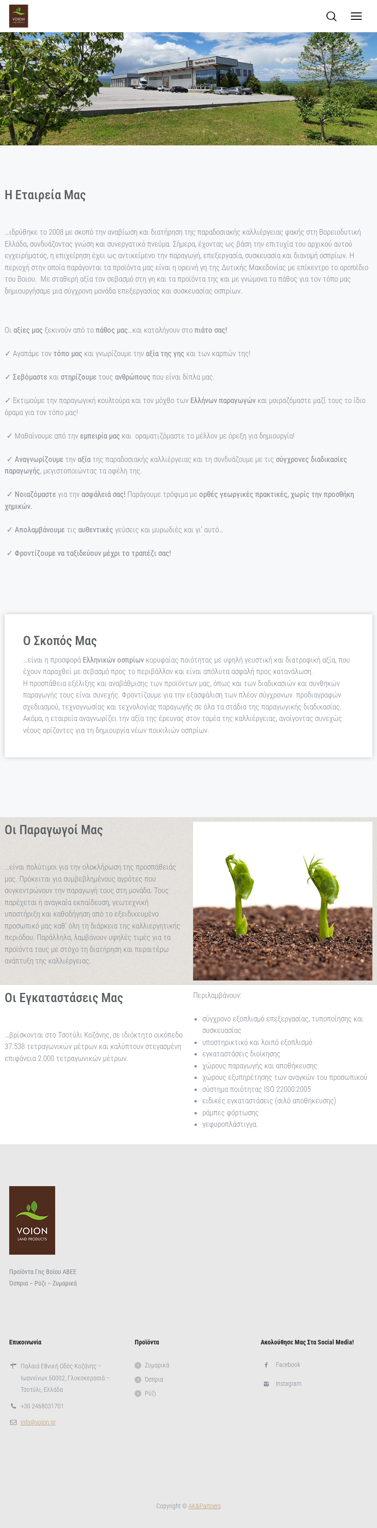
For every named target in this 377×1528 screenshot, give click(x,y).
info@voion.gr (38, 1422)
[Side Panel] (356, 16)
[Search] (331, 16)
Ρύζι (150, 1393)
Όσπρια (154, 1379)
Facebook (288, 1364)
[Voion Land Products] (18, 16)
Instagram (289, 1383)
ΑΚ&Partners (204, 1506)
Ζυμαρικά (157, 1365)
